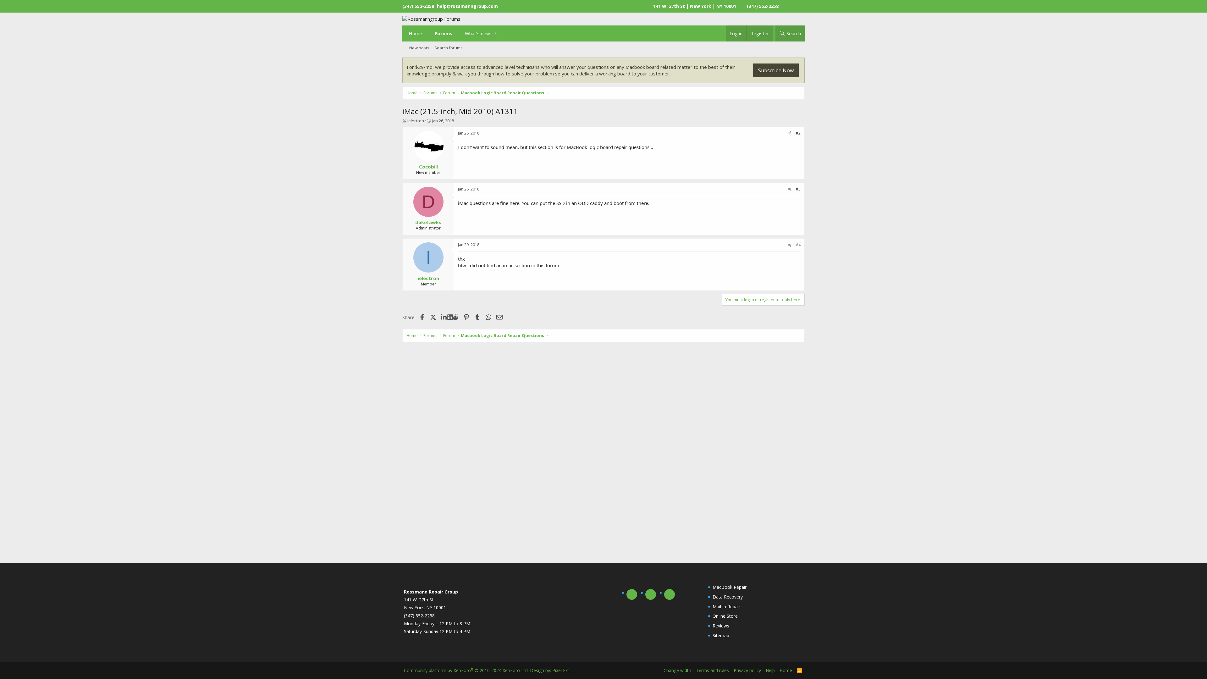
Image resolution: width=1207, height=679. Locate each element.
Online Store (725, 616)
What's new (477, 33)
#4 (798, 244)
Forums (443, 33)
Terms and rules (712, 670)
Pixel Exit (561, 670)
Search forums (448, 48)
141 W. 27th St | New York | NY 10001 (694, 6)
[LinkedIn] (444, 317)
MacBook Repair (730, 587)
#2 (798, 133)
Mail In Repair (726, 607)
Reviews (721, 626)
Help (770, 670)
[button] (496, 33)
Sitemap (721, 635)
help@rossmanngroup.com (467, 6)
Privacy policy (747, 670)
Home (415, 33)
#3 (798, 189)
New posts (419, 48)
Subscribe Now (776, 70)
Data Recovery (728, 597)
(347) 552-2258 (763, 6)
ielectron (415, 121)
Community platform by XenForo (466, 670)
